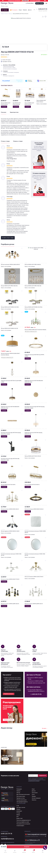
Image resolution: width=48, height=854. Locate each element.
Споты (33, 794)
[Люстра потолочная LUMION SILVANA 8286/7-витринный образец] (12, 342)
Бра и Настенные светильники (23, 794)
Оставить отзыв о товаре (8, 237)
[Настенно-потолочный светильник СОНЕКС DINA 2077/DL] (36, 544)
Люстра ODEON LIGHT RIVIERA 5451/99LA (33, 307)
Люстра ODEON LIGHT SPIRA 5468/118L (33, 285)
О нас (18, 805)
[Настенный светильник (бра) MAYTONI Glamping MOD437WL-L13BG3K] (12, 421)
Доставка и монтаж (21, 807)
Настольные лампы (21, 796)
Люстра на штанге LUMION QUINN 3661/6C (34, 603)
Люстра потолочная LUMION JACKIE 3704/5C (34, 576)
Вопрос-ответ (20, 818)
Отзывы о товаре (5, 141)
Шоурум (18, 809)
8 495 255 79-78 (36, 694)
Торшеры (34, 796)
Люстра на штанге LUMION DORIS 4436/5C (10, 509)
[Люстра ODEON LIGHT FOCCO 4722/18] (30, 93)
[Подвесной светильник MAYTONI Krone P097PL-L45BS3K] (36, 343)
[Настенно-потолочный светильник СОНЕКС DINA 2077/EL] (12, 544)
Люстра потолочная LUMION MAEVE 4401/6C (34, 509)
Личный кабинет (30, 3)
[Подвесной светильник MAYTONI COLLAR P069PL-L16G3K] (12, 369)
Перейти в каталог (8, 693)
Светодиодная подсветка (22, 801)
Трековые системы (21, 798)
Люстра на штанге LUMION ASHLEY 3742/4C (10, 579)
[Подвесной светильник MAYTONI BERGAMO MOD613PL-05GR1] (36, 369)
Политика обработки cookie (23, 822)
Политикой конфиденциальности (34, 779)
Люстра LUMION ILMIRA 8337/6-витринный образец (35, 329)
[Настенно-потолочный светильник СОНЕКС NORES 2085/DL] (36, 521)
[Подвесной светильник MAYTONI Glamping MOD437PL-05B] (36, 421)
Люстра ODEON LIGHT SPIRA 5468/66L (33, 264)
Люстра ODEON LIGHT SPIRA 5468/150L (9, 285)
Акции (20, 9)
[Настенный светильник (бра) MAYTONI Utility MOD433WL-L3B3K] (12, 446)
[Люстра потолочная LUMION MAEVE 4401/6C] (36, 497)
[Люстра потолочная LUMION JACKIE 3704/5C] (36, 567)
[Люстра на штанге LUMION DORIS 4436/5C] (12, 497)
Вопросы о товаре (17, 141)
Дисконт (30, 9)
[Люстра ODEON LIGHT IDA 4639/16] (36, 472)
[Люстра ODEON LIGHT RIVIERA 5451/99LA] (36, 297)
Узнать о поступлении (41, 103)
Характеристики (14, 112)
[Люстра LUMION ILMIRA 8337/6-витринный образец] (36, 318)
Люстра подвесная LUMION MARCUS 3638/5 (10, 531)
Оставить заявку (39, 167)
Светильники (35, 792)
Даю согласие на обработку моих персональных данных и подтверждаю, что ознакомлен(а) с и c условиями (37, 779)
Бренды (18, 814)
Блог (18, 816)
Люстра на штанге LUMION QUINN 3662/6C (10, 603)
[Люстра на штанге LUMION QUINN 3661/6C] (36, 592)
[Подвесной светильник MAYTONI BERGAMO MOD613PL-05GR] (12, 394)
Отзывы (18, 812)
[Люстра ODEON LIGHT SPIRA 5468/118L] (36, 276)
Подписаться (42, 775)
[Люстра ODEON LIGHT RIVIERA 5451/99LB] (12, 297)
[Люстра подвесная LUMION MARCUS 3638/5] (12, 521)
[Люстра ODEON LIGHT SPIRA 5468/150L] (12, 276)
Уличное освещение (36, 798)
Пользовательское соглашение (23, 823)
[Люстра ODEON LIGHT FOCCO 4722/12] (41, 93)
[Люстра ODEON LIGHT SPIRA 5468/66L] (36, 255)
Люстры (18, 792)
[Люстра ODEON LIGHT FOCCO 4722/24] (6, 93)
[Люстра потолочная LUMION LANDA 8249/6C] (12, 255)
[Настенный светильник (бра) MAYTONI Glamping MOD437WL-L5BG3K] (36, 394)
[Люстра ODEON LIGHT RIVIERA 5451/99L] (12, 319)
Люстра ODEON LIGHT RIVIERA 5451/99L (9, 328)
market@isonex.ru (7, 839)
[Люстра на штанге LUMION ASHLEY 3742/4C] (12, 567)
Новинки (25, 9)
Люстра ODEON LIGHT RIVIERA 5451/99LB (10, 307)
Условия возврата (20, 825)
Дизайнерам (19, 811)
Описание (3, 112)
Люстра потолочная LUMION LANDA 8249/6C (10, 264)
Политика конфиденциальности (24, 820)
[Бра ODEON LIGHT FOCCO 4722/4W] (18, 93)
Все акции (44, 728)
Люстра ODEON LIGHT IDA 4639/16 (32, 484)
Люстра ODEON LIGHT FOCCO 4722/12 (33, 456)
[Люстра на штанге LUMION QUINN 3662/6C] (12, 592)
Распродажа (15, 9)
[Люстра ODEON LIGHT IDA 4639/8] (12, 472)
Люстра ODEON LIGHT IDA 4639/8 (8, 484)
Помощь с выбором (40, 3)
